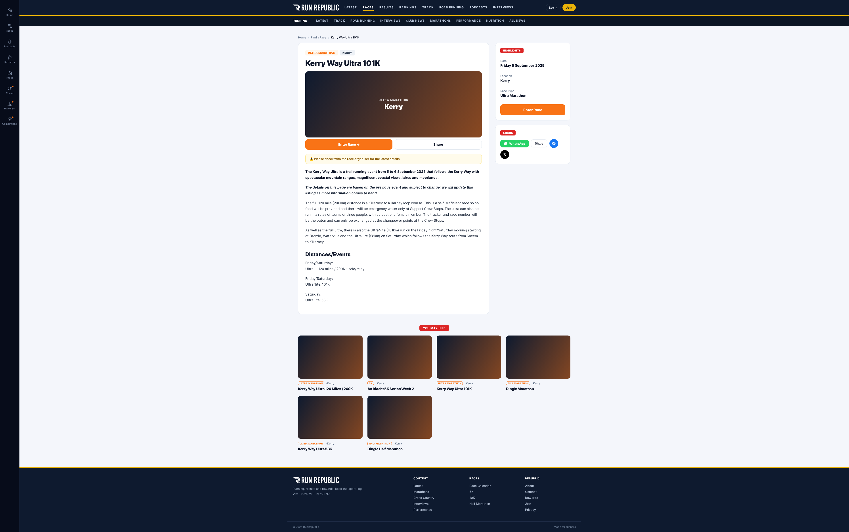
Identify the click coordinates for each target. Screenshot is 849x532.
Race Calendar (480, 486)
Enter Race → (349, 144)
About (529, 486)
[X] (504, 154)
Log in (553, 7)
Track (428, 7)
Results (386, 7)
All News (517, 20)
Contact (531, 492)
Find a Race (318, 37)
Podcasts (478, 7)
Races (368, 7)
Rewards (531, 498)
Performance (468, 20)
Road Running (451, 7)
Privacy (530, 509)
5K (471, 492)
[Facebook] (553, 143)
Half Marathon (479, 503)
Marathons (440, 20)
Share (438, 144)
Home (302, 37)
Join (569, 7)
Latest (350, 7)
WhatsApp (517, 143)
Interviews (503, 7)
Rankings (407, 7)
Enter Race (532, 110)
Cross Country (423, 498)
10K (472, 498)
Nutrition (495, 20)
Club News (415, 20)
